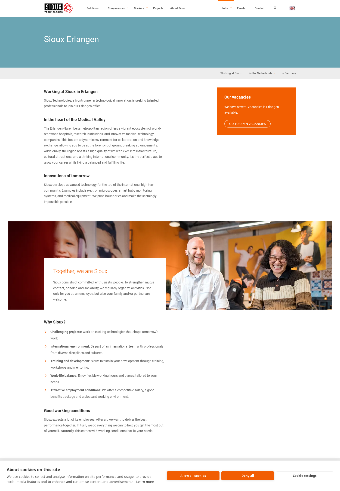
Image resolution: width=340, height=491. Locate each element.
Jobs (225, 8)
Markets (139, 8)
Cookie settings (305, 476)
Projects (158, 8)
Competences (116, 8)
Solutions (93, 8)
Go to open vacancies (247, 124)
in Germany (289, 73)
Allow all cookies (193, 476)
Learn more (145, 481)
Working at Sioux (231, 73)
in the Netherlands (260, 73)
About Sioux (177, 8)
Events (241, 8)
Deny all (247, 476)
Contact (259, 8)
